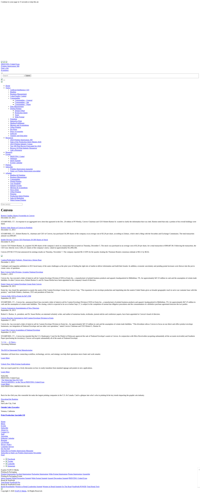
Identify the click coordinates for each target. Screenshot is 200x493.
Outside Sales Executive (10, 407)
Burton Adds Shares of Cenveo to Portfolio (16, 228)
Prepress (13, 194)
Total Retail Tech (93, 487)
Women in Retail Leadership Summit (28, 487)
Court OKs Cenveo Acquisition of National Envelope (20, 330)
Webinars (13, 159)
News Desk (14, 190)
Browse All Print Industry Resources (23, 148)
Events (8, 154)
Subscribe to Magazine (17, 451)
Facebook (11, 459)
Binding (13, 92)
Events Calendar (16, 163)
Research (9, 152)
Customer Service (7, 447)
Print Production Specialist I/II (13, 415)
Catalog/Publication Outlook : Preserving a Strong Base (21, 260)
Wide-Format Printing (18, 200)
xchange (9, 173)
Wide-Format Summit (39, 478)
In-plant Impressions (23, 474)
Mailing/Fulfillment (17, 123)
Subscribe (9, 167)
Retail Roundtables (8, 487)
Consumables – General (23, 100)
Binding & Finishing (17, 175)
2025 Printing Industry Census (21, 144)
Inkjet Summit (15, 161)
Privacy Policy (6, 444)
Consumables (15, 98)
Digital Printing (15, 109)
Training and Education (18, 136)
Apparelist (86, 474)
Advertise (4, 436)
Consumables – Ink (22, 102)
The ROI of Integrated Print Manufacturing (16, 350)
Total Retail (5, 482)
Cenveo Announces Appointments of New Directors (20, 308)
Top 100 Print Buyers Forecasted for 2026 (25, 146)
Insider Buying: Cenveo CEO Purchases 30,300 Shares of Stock (24, 240)
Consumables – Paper (23, 104)
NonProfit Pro (15, 482)
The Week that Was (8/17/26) (12, 380)
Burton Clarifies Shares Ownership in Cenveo (17, 216)
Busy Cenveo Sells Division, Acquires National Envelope (22, 272)
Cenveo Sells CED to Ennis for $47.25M (16, 296)
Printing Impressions (8, 474)
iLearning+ (5, 70)
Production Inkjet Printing (19, 196)
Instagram (11, 466)
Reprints (4, 440)
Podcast (8, 165)
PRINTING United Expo (10, 64)
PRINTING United (17, 156)
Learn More (5, 358)
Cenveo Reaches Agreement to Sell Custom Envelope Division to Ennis (27, 318)
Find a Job (5, 68)
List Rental (5, 442)
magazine (21, 169)
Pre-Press (13, 129)
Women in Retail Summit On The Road (57, 487)
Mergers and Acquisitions (19, 125)
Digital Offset (20, 111)
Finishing (13, 119)
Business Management (18, 94)
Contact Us (5, 432)
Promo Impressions (75, 474)
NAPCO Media (20, 491)
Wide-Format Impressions (58, 474)
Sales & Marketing (17, 198)
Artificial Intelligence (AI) (19, 90)
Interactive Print (16, 121)
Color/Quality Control (18, 96)
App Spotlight (15, 183)
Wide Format (19, 117)
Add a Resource (16, 150)
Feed (3, 455)
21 (10, 342)
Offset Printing (15, 127)
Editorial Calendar (7, 438)
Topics (8, 88)
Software (13, 134)
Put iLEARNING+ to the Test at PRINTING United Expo (22, 382)
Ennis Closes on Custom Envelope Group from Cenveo (21, 284)
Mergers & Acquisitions (19, 188)
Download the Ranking (9, 399)
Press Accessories (16, 131)
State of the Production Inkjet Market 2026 (25, 142)
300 (10, 66)
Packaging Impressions (40, 474)
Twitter (10, 461)
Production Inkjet (21, 113)
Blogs (3, 424)
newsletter (25, 171)
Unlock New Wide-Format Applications (15, 364)
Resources (9, 138)
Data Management (17, 107)
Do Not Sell (5, 449)
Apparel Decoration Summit (57, 478)
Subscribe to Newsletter (21, 453)
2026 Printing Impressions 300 (21, 140)
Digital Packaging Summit (21, 478)
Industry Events (16, 186)
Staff (2, 434)
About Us (4, 430)
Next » (13, 342)
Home (8, 86)
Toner (17, 115)
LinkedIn (11, 464)
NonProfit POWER (79, 487)
